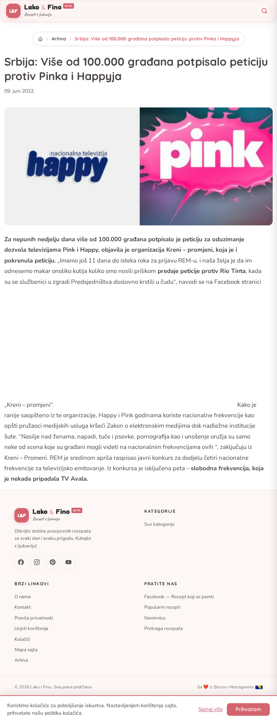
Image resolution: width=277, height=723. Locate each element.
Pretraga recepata (163, 628)
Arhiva (59, 38)
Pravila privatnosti (33, 617)
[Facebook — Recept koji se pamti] (20, 562)
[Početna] (40, 38)
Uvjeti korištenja (31, 628)
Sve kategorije (159, 524)
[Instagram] (36, 562)
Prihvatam (248, 709)
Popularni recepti (162, 607)
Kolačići (22, 639)
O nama (22, 597)
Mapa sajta (26, 650)
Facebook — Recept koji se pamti (179, 597)
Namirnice (155, 617)
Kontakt (22, 607)
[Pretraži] (263, 11)
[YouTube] (68, 562)
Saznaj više (210, 709)
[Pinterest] (52, 562)
